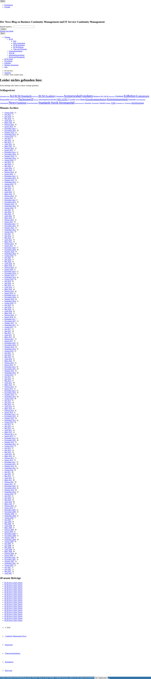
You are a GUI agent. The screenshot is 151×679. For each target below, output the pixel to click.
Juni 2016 (7, 355)
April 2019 (8, 287)
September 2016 (10, 349)
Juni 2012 (7, 450)
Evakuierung (142, 96)
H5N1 (16, 99)
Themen (7, 37)
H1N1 (12, 99)
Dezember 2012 (10, 438)
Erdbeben (130, 96)
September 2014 (10, 397)
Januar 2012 (8, 460)
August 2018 (8, 303)
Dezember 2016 (10, 343)
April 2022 (8, 216)
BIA (14, 41)
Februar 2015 (9, 387)
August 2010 (8, 494)
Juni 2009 (7, 522)
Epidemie (119, 96)
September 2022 (10, 206)
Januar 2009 (8, 532)
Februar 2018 (9, 315)
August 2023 (8, 184)
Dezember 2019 (10, 271)
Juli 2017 (7, 329)
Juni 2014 (7, 402)
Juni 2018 (7, 307)
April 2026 (8, 120)
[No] (109, 678)
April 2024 (8, 168)
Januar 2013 (8, 436)
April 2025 (8, 144)
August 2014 (8, 399)
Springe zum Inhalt (6, 31)
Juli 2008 (7, 544)
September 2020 (10, 254)
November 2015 (10, 369)
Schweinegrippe (32, 103)
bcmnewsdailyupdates (78, 96)
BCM (11, 39)
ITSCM (11, 53)
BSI (102, 96)
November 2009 (10, 512)
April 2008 (8, 549)
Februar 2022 (9, 220)
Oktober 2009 (9, 514)
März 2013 (8, 432)
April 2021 (8, 240)
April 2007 (8, 573)
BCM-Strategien (19, 45)
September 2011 (10, 468)
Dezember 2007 (10, 557)
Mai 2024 (7, 166)
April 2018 (8, 311)
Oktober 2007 (9, 561)
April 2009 (8, 526)
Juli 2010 (7, 496)
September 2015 (10, 373)
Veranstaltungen (120, 103)
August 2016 (8, 351)
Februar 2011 (9, 482)
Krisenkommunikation (96, 99)
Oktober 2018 (9, 299)
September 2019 (10, 277)
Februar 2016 (9, 363)
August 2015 (8, 375)
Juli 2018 (7, 305)
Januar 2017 (8, 341)
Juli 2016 (7, 353)
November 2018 (10, 297)
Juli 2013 (7, 424)
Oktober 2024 (9, 156)
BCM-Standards (23, 95)
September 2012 (10, 444)
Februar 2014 (9, 410)
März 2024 (8, 170)
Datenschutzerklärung (12, 653)
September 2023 (10, 182)
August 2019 (8, 279)
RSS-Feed (8, 670)
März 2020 (8, 265)
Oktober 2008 (9, 538)
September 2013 (10, 420)
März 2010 (8, 504)
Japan (82, 99)
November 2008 (10, 536)
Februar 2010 (9, 506)
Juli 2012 (7, 448)
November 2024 (10, 154)
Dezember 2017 (10, 319)
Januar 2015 (8, 389)
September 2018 (10, 301)
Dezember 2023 (10, 176)
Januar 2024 (8, 174)
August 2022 (8, 208)
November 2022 (10, 202)
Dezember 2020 (10, 248)
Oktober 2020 (9, 252)
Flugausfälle (5, 99)
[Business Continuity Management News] (13, 17)
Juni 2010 (7, 498)
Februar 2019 (9, 291)
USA (113, 103)
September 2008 (10, 540)
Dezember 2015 (10, 367)
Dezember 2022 (10, 200)
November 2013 (10, 416)
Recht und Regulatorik (17, 57)
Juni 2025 (7, 140)
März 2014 (8, 408)
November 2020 (10, 250)
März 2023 (8, 194)
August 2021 (8, 232)
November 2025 (10, 130)
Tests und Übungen (20, 49)
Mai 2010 (7, 500)
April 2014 (8, 406)
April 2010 (8, 502)
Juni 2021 (7, 236)
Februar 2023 (9, 196)
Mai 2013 (7, 428)
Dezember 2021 (10, 224)
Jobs (6, 67)
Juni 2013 (7, 426)
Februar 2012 (9, 458)
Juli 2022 (7, 210)
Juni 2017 (7, 331)
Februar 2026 (9, 124)
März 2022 (8, 218)
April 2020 (8, 263)
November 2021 (10, 226)
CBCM (105, 96)
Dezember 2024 (10, 152)
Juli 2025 (7, 138)
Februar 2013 (9, 434)
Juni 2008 (7, 545)
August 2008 (8, 542)
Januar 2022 (8, 222)
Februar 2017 (9, 339)
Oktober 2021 (9, 228)
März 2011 (8, 480)
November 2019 (10, 273)
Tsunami (102, 103)
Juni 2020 (7, 260)
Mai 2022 (7, 214)
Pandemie (21, 102)
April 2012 (8, 454)
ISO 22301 (62, 99)
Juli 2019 (7, 281)
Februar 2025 (9, 148)
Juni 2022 (7, 212)
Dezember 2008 (10, 534)
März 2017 (8, 337)
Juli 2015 (7, 377)
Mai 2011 (7, 476)
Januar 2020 (8, 269)
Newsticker (8, 61)
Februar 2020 (9, 267)
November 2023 (10, 178)
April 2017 (8, 335)
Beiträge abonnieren (11, 65)
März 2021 (8, 242)
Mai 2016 (7, 357)
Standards (44, 102)
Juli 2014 (7, 401)
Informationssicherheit (16, 55)
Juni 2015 (7, 379)
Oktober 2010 (9, 490)
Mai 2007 (7, 571)
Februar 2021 (9, 244)
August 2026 (8, 113)
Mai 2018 (7, 309)
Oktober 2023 (9, 180)
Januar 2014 (8, 412)
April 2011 (8, 478)
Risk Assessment (19, 43)
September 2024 (10, 158)
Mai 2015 (7, 381)
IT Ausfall (71, 99)
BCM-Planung (18, 47)
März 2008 (8, 551)
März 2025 (8, 146)
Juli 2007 (7, 567)
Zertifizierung (137, 103)
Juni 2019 (7, 283)
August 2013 (8, 422)
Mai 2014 (7, 404)
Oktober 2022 (9, 204)
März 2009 (8, 528)
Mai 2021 (7, 238)
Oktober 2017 (9, 323)
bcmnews (60, 96)
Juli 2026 (7, 115)
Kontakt (7, 7)
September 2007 (10, 563)
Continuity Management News (15, 636)
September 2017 (10, 325)
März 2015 (8, 385)
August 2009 (8, 518)
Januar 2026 (8, 126)
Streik (54, 102)
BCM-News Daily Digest (13, 583)
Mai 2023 (7, 190)
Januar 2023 (8, 198)
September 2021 (10, 230)
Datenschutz (112, 96)
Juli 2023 (7, 186)
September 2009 (10, 516)
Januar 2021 (8, 246)
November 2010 (10, 488)
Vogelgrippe (128, 103)
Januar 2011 (8, 484)
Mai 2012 (7, 452)
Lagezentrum (4, 103)
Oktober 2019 (9, 275)
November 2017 (10, 321)
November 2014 (10, 393)
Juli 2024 (7, 162)
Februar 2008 (9, 553)
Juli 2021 (7, 234)
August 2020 (8, 256)
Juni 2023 (7, 188)
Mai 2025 (7, 142)
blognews (96, 96)
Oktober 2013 (9, 418)
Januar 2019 (8, 293)
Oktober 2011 (9, 466)
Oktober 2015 (9, 371)
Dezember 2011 (9, 462)
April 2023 (8, 192)
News (12, 102)
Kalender (7, 63)
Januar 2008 (8, 555)
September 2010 (10, 492)
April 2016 (8, 359)
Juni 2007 (7, 569)
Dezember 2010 (10, 486)
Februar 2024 (9, 172)
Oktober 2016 (9, 347)
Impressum (9, 645)
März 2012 (8, 456)
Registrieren (8, 5)
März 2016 (8, 361)
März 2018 (8, 313)
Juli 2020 (7, 258)
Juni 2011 (7, 474)
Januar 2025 (8, 150)
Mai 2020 (7, 261)
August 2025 (8, 136)
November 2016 (10, 345)
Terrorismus (95, 103)
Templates (87, 103)
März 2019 (8, 289)
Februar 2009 (9, 530)
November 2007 (10, 559)
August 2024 (8, 160)
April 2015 (8, 383)
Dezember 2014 (10, 391)
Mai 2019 (7, 285)
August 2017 (8, 327)
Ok (96, 678)
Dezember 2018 (10, 295)
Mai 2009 (7, 524)
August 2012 (8, 446)
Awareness (3, 96)
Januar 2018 (8, 317)
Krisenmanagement (15, 51)
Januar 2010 (8, 508)
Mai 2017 (7, 333)
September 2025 (10, 134)
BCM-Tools (8, 59)
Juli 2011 (7, 472)
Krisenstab (132, 99)
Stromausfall (67, 102)
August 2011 (8, 470)
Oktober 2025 (9, 132)
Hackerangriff (25, 99)
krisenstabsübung (140, 99)
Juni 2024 (7, 164)
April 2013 (8, 430)
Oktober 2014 (9, 395)
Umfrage (108, 103)
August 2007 (8, 565)
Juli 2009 (7, 520)
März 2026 (8, 122)
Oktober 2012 (9, 442)
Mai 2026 (7, 118)
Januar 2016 (8, 365)
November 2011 (10, 464)
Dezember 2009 (10, 510)
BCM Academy (47, 95)
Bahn (8, 96)
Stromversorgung (79, 103)
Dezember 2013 (10, 414)
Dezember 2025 (10, 128)
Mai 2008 (7, 547)
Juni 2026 (7, 117)
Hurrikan (36, 99)
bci (12, 96)
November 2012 (10, 440)
